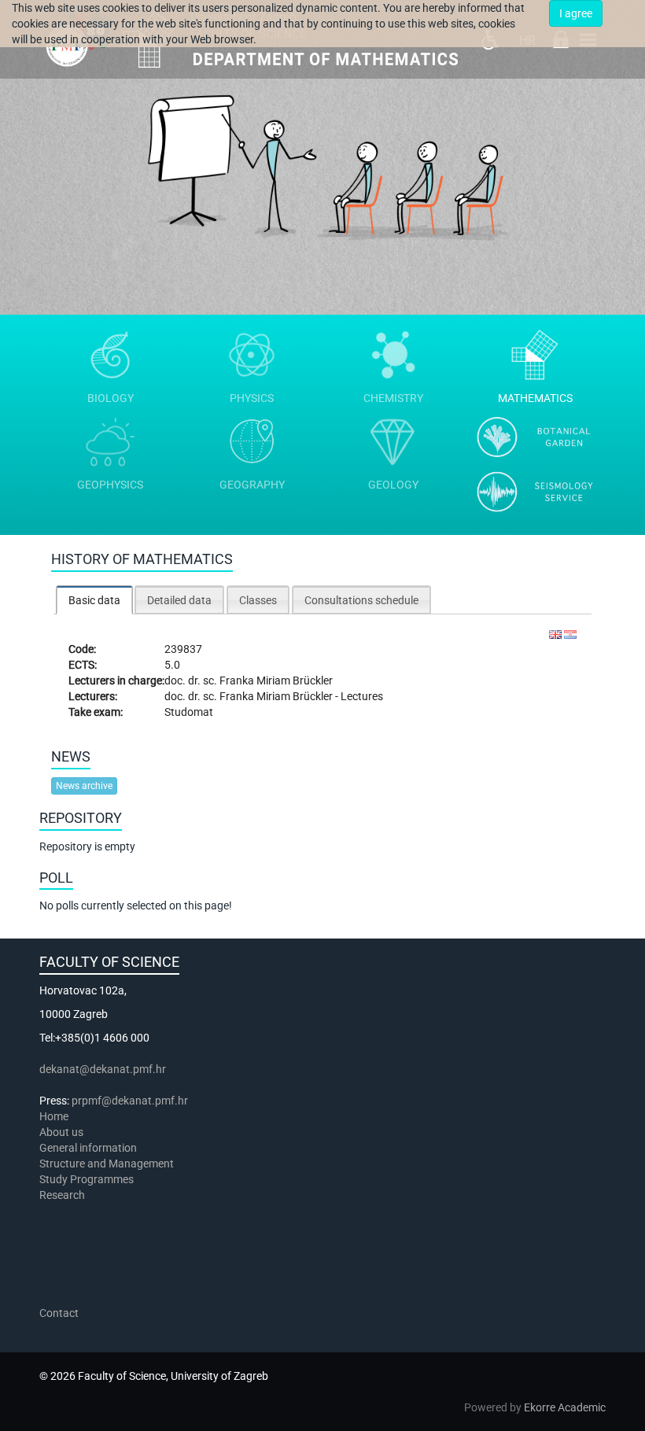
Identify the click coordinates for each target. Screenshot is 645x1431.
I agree (575, 13)
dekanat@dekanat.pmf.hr (102, 1069)
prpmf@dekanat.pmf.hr (130, 1100)
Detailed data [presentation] (179, 600)
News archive (84, 785)
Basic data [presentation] (94, 600)
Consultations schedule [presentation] (361, 600)
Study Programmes (86, 1179)
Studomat (188, 712)
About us (62, 1132)
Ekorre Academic (565, 1407)
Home (53, 1116)
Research (63, 1195)
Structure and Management (106, 1163)
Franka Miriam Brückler (276, 680)
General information (88, 1147)
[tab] (94, 599)
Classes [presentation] (258, 600)
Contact (59, 1313)
